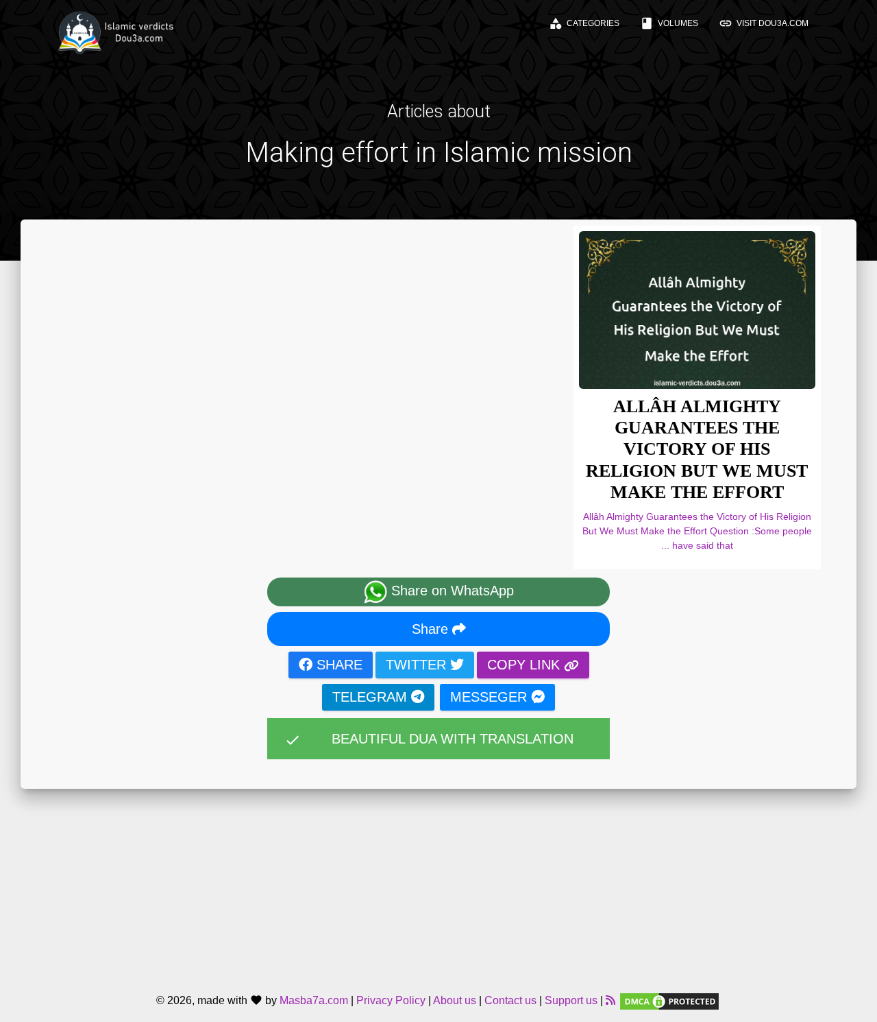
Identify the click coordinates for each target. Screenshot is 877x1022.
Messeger (490, 696)
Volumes (669, 23)
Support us (571, 1000)
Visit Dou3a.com (763, 23)
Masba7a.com (314, 1000)
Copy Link (525, 664)
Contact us (510, 1000)
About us (454, 1000)
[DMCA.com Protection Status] (669, 1000)
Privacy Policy (390, 1000)
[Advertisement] (438, 885)
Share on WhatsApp (450, 590)
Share (432, 629)
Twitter (418, 664)
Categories (584, 23)
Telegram (371, 696)
